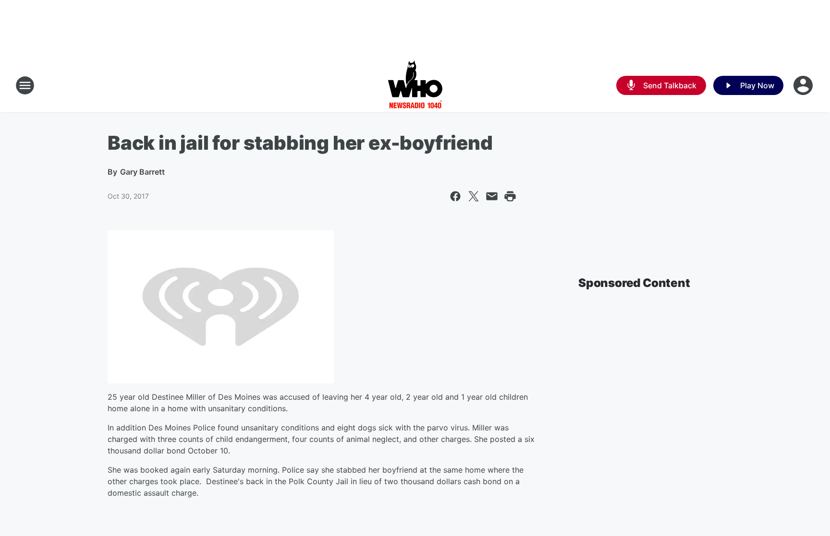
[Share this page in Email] (492, 196)
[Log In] (804, 85)
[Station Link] (415, 85)
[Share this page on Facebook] (455, 196)
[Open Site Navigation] (25, 85)
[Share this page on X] (473, 196)
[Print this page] (510, 196)
